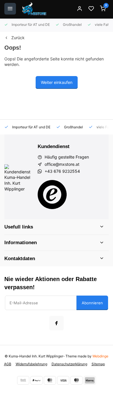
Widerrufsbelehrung (31, 364)
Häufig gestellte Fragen (67, 156)
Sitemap (98, 364)
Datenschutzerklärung (69, 364)
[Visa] (63, 380)
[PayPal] (36, 380)
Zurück (18, 37)
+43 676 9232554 (62, 171)
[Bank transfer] (23, 380)
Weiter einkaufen (56, 82)
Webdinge (100, 356)
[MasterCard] (50, 380)
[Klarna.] (90, 380)
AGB (7, 364)
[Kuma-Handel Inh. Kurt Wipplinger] (34, 8)
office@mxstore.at (62, 164)
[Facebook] (56, 323)
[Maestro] (76, 380)
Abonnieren (92, 303)
